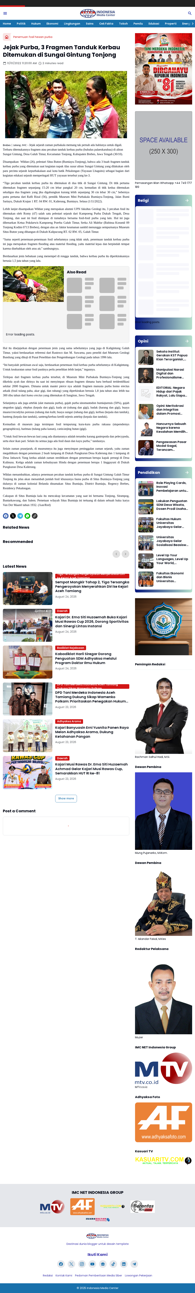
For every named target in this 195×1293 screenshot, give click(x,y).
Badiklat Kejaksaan (70, 648)
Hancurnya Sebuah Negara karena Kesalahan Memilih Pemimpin (171, 428)
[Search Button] (190, 13)
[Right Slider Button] (191, 23)
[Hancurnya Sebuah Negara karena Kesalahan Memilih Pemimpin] (145, 429)
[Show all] (187, 200)
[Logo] (97, 1236)
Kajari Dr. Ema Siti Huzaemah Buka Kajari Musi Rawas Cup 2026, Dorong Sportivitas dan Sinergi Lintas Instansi (92, 621)
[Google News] (103, 1264)
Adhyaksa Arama (69, 721)
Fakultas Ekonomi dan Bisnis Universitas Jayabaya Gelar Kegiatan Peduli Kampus (170, 577)
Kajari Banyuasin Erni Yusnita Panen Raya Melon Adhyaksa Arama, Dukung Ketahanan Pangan (92, 732)
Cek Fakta (106, 24)
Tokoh (123, 24)
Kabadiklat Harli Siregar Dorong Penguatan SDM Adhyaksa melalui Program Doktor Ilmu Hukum (86, 658)
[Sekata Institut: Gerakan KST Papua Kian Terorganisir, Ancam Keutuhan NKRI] (145, 357)
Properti (171, 24)
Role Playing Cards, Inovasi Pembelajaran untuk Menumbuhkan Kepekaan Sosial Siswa (172, 487)
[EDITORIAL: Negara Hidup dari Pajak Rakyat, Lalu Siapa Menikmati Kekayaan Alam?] (145, 393)
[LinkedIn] (124, 1264)
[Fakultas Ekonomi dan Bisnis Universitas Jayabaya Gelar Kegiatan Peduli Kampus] (145, 579)
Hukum (36, 24)
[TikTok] (113, 1264)
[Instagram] (82, 1264)
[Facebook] (6, 516)
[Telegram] (20, 516)
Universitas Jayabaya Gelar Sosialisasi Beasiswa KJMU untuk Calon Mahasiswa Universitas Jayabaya (172, 541)
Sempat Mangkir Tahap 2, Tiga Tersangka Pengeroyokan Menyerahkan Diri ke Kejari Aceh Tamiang (92, 586)
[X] (13, 516)
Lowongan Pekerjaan (138, 1275)
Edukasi (154, 24)
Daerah (62, 611)
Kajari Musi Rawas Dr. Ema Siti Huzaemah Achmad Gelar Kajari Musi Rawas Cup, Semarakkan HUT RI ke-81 (91, 768)
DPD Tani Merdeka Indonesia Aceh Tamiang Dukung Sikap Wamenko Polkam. (87, 686)
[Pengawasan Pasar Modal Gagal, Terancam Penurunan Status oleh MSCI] (145, 447)
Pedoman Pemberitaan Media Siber (98, 1275)
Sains (90, 24)
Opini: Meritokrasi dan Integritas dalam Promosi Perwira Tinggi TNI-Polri (171, 410)
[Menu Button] (5, 13)
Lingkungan (72, 24)
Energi (186, 24)
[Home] (6, 37)
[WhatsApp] (27, 516)
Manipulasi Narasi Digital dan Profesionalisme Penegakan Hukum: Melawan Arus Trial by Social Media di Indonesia (171, 374)
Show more (66, 798)
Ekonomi (52, 24)
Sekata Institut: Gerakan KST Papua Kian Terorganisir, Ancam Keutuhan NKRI (171, 356)
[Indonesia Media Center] (97, 13)
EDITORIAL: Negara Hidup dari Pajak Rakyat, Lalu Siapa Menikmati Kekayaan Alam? (170, 392)
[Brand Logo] (52, 1206)
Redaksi (48, 1275)
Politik (21, 24)
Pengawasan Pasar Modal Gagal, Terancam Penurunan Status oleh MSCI (171, 446)
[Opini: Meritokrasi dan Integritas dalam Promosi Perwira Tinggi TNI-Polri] (145, 411)
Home (7, 24)
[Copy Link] (35, 516)
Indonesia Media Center (102, 1288)
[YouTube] (92, 1264)
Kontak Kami (64, 1275)
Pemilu (138, 24)
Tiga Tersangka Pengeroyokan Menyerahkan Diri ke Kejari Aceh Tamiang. (91, 576)
